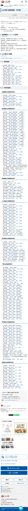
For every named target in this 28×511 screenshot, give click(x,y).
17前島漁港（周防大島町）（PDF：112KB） (14, 128)
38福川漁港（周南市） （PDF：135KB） (14, 198)
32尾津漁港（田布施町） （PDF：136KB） (14, 175)
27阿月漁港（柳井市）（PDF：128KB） (13, 157)
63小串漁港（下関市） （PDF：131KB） (14, 286)
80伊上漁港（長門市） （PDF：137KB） (14, 341)
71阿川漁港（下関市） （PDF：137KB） (14, 310)
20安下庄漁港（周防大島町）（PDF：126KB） (15, 137)
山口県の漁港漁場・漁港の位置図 (10, 460)
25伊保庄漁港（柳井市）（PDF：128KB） (14, 151)
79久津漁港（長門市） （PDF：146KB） (14, 338)
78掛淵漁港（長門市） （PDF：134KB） (14, 335)
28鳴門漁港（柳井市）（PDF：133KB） (13, 160)
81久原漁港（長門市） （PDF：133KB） (14, 344)
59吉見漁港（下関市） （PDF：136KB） (14, 274)
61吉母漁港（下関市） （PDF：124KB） (14, 280)
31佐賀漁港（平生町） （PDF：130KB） (14, 172)
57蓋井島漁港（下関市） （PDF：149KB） (14, 269)
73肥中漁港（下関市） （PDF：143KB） (14, 316)
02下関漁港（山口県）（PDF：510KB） (13, 69)
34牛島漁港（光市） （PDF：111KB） (13, 186)
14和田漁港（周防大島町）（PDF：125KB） (14, 119)
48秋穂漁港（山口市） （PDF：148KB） (14, 232)
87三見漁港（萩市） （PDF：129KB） (13, 370)
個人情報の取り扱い (7, 490)
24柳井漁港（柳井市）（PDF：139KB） (13, 149)
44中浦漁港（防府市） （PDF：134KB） (14, 220)
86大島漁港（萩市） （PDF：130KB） (13, 367)
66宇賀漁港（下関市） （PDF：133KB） (14, 295)
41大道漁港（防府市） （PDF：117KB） (14, 211)
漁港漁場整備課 (21, 5)
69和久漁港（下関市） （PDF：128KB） (14, 304)
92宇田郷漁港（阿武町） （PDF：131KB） (14, 385)
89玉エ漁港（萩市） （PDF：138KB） (13, 376)
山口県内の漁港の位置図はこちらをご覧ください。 (12, 58)
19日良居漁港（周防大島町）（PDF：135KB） (15, 134)
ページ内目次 (14, 15)
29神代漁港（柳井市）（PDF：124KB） (13, 163)
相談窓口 (7, 479)
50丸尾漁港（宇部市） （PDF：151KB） (14, 243)
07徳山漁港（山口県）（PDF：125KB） (13, 84)
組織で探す (11, 5)
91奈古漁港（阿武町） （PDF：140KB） (14, 382)
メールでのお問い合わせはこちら (11, 400)
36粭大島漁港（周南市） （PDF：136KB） (14, 192)
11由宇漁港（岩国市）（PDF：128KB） (13, 105)
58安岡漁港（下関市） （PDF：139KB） (14, 271)
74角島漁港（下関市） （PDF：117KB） (14, 319)
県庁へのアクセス (20, 483)
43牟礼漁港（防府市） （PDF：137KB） (14, 217)
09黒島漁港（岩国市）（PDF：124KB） (13, 99)
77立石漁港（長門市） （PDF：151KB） (14, 332)
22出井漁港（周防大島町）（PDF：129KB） (14, 143)
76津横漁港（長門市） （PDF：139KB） (14, 330)
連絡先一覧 (21, 479)
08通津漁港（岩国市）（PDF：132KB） (13, 96)
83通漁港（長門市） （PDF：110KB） (13, 350)
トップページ (6, 5)
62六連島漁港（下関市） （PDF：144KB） (14, 283)
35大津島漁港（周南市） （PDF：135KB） (14, 189)
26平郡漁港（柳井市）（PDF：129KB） (13, 154)
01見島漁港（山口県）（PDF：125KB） (13, 66)
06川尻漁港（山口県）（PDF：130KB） (13, 81)
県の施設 (7, 483)
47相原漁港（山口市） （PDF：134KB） (14, 229)
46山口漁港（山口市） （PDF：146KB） (14, 226)
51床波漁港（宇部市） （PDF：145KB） (14, 246)
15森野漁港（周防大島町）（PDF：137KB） (14, 122)
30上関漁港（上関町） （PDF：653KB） (14, 169)
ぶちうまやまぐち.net (19, 434)
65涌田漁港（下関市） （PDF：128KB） (14, 292)
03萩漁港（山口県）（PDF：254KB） (13, 72)
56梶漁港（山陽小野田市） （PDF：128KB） (15, 261)
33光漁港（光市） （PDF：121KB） (13, 183)
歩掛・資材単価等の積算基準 (9, 463)
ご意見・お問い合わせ (7, 491)
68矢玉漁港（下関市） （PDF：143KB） (14, 301)
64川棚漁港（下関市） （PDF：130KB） (14, 289)
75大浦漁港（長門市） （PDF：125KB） (14, 327)
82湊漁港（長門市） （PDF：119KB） (13, 347)
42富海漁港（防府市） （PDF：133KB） (14, 214)
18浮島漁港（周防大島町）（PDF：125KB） (14, 131)
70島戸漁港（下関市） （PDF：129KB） (14, 307)
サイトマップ (5, 486)
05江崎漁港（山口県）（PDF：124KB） (13, 78)
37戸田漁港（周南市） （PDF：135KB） (14, 195)
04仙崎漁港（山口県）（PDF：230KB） (13, 75)
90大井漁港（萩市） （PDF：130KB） (13, 379)
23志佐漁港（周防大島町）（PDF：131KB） (14, 146)
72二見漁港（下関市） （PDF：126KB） (14, 313)
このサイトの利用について (8, 488)
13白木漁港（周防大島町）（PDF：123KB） (14, 116)
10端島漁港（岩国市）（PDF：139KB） (13, 102)
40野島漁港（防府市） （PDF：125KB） (14, 209)
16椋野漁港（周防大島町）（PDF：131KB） (14, 125)
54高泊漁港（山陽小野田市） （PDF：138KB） (15, 255)
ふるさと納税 (4, 449)
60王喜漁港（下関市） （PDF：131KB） (14, 277)
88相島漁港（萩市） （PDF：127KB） (13, 373)
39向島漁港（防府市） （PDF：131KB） (14, 206)
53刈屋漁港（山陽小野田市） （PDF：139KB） (15, 252)
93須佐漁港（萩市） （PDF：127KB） (13, 387)
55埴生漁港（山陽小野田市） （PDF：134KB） (15, 258)
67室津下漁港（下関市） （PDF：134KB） (14, 298)
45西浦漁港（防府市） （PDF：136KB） (14, 223)
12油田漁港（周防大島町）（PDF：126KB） (14, 113)
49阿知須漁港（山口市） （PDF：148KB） (14, 235)
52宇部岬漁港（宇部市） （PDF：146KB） (14, 249)
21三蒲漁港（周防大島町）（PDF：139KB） (14, 140)
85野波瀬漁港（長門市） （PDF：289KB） (14, 359)
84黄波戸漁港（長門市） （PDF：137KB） (14, 353)
